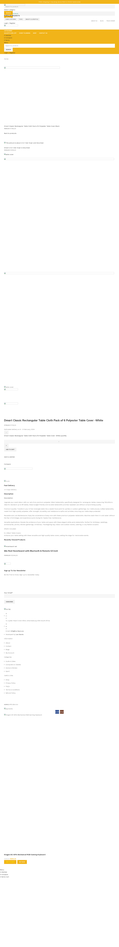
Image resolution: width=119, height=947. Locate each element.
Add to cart (10, 862)
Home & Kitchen (11, 19)
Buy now (22, 862)
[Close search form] (2, 2)
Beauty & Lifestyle (32, 19)
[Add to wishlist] (6, 866)
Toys (20, 19)
